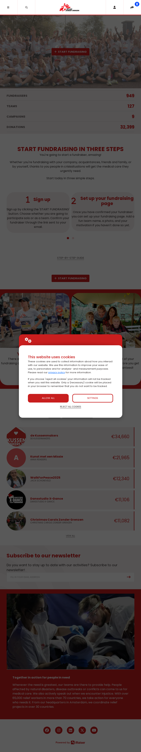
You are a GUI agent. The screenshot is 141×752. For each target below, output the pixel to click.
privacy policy (56, 372)
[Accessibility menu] (137, 4)
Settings (92, 398)
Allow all (48, 398)
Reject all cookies (70, 406)
